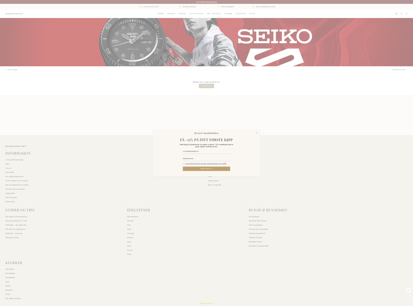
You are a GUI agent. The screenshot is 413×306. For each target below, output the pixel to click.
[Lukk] (256, 132)
